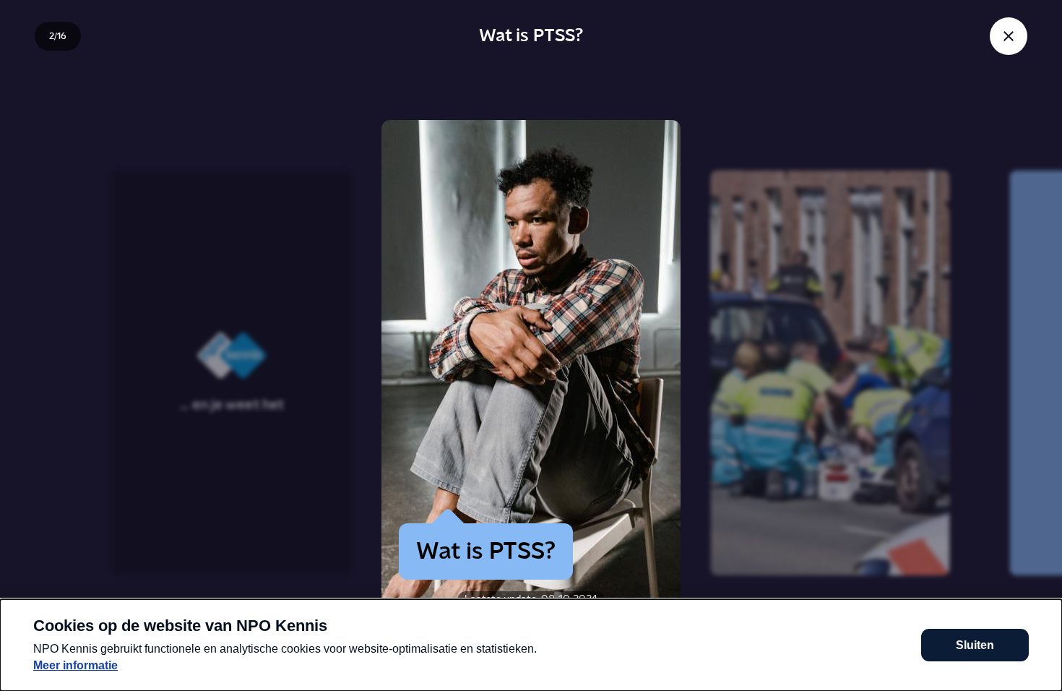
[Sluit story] (1008, 36)
